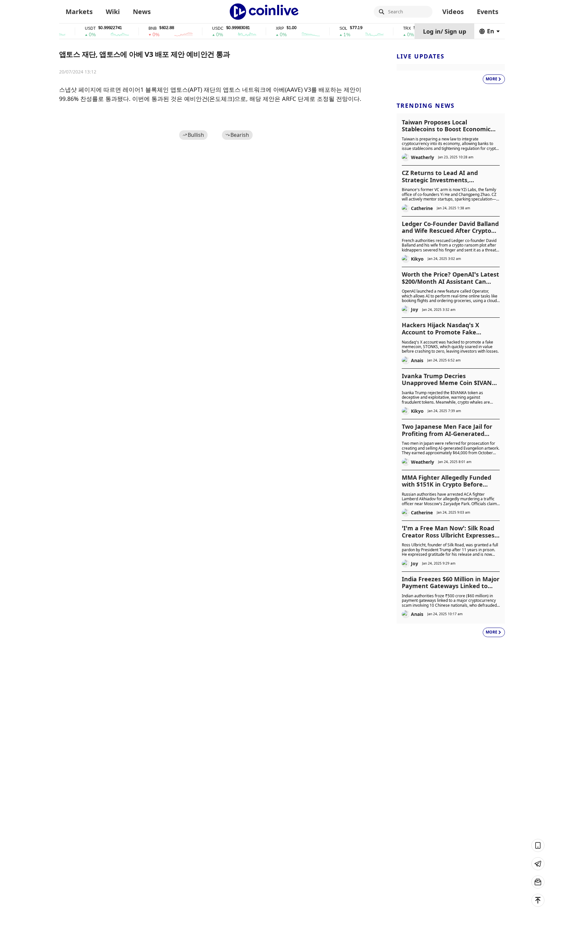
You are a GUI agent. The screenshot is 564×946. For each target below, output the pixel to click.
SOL (330, 28)
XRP (267, 28)
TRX (394, 28)
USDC (205, 28)
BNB (139, 28)
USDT (77, 28)
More (491, 79)
